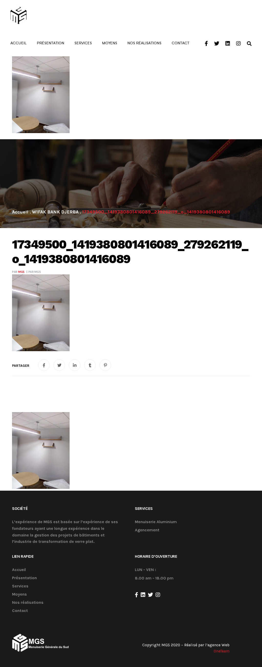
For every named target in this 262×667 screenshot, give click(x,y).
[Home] (20, 212)
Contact (20, 611)
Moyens (19, 594)
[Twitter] (150, 594)
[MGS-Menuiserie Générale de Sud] (38, 15)
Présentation (24, 578)
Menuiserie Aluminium (156, 522)
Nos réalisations (27, 602)
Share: (20, 366)
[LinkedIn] (143, 594)
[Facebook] (136, 594)
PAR (18, 272)
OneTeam (222, 651)
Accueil (19, 570)
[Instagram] (158, 594)
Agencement (147, 530)
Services (20, 586)
